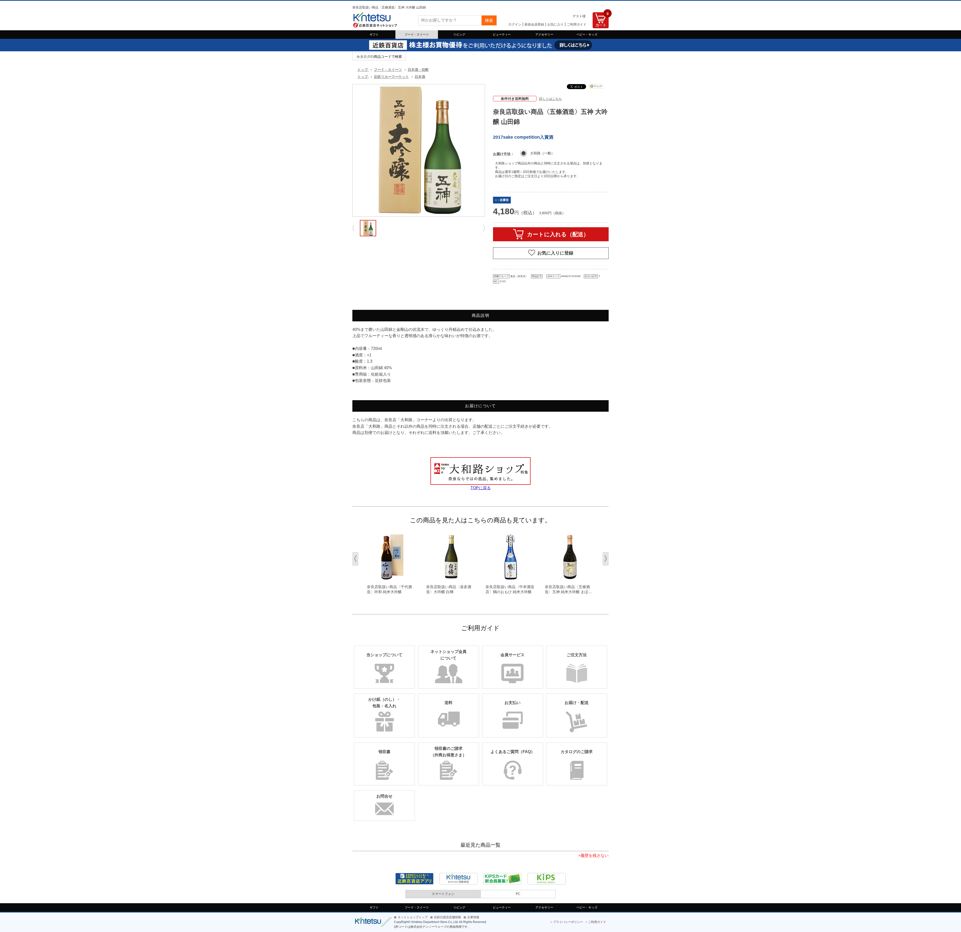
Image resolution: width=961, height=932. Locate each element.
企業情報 (473, 917)
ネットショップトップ (413, 917)
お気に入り (555, 24)
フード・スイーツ (417, 34)
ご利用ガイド (576, 24)
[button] (355, 559)
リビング (459, 34)
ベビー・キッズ (586, 34)
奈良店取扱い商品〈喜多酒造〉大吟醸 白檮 (448, 589)
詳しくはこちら (550, 99)
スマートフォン (443, 894)
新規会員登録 (534, 24)
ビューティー (502, 34)
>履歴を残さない (593, 855)
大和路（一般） (542, 153)
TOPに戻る (480, 488)
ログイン (514, 24)
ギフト (374, 34)
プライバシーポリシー (568, 922)
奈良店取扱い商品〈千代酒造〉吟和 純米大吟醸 (389, 589)
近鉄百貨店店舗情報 (447, 917)
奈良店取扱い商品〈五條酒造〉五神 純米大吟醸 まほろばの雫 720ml (568, 589)
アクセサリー (544, 34)
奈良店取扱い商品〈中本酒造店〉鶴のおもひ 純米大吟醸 (510, 589)
